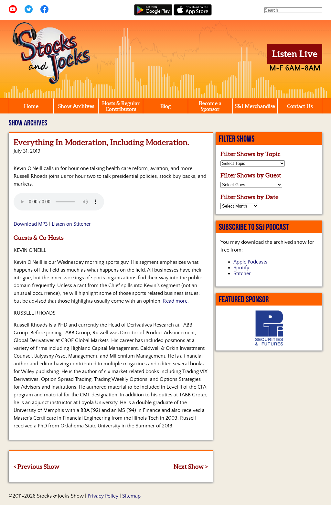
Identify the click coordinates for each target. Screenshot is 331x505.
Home (31, 106)
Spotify (241, 268)
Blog (165, 106)
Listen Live (294, 54)
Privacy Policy (103, 496)
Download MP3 (31, 224)
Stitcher (242, 273)
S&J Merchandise (255, 106)
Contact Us (300, 106)
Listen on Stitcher (71, 224)
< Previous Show (36, 466)
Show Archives (76, 106)
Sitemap (131, 496)
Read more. (176, 301)
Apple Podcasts (250, 262)
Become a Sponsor (210, 106)
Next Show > (191, 466)
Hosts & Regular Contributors (121, 106)
